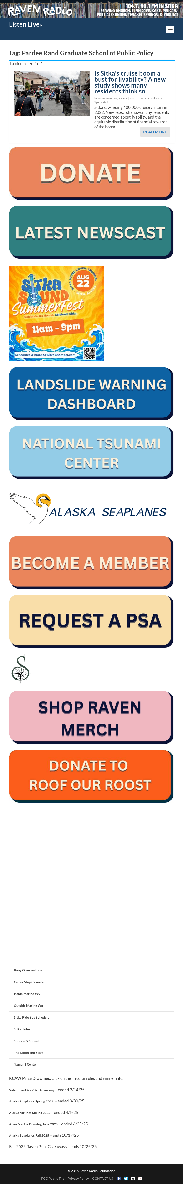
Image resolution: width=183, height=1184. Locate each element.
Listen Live (24, 24)
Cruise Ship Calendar (29, 982)
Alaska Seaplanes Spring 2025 (31, 1101)
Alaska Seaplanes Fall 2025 (29, 1135)
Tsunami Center (25, 1064)
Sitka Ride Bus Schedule (31, 1017)
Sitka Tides (22, 1029)
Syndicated (101, 102)
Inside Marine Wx (27, 994)
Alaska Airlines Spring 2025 (29, 1113)
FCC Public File (52, 1178)
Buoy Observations (28, 970)
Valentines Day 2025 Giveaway (31, 1090)
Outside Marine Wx (28, 1005)
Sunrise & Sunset (26, 1041)
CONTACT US (102, 1178)
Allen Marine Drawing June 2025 (33, 1124)
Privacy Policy (78, 1178)
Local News (155, 98)
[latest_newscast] (91, 257)
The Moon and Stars (28, 1053)
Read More (155, 131)
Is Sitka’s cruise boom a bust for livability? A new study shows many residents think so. (130, 82)
